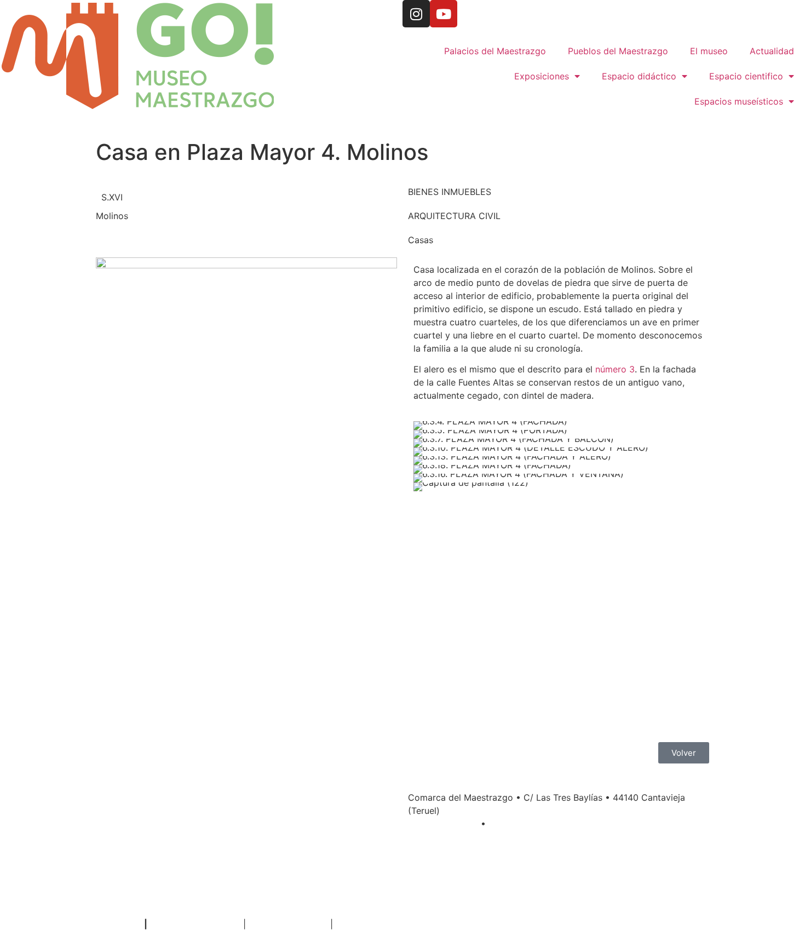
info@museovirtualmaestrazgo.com (565, 823)
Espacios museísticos (738, 101)
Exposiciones (541, 76)
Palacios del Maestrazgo (495, 50)
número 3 (615, 369)
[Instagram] (416, 13)
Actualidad (772, 50)
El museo (709, 50)
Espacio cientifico (746, 76)
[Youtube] (443, 13)
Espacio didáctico (639, 76)
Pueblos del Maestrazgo (618, 50)
